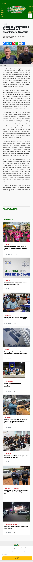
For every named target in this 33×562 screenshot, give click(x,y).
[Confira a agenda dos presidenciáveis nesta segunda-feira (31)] (16, 268)
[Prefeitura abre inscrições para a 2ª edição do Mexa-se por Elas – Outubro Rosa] (16, 232)
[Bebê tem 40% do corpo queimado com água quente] (16, 512)
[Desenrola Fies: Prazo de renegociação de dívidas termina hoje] (16, 441)
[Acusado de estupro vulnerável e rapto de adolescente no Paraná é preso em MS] (16, 475)
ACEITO (17, 558)
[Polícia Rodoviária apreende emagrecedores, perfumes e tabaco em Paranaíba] (16, 370)
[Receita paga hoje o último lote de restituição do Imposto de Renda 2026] (16, 337)
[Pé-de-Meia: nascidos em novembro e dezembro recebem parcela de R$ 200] (16, 302)
